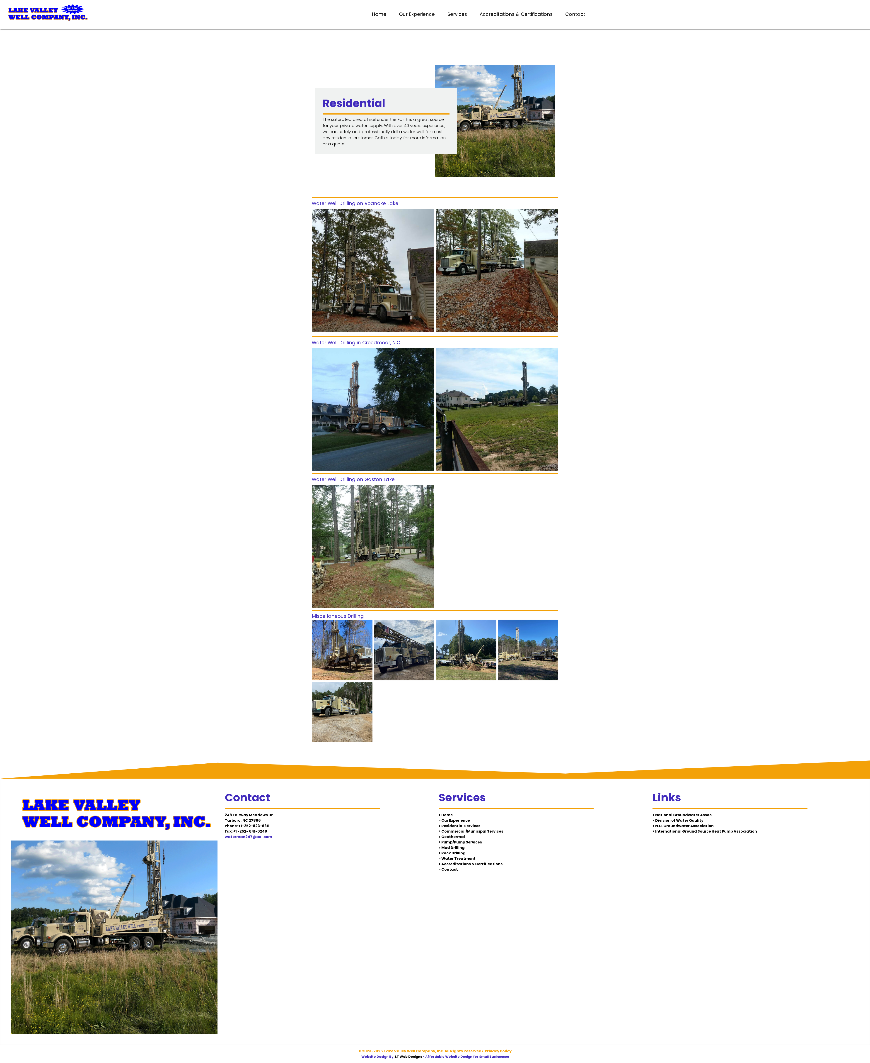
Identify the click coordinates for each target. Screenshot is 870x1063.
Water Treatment (458, 858)
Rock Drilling (453, 853)
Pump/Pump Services (461, 842)
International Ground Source (683, 831)
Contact (575, 14)
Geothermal (453, 836)
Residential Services (460, 825)
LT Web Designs (408, 1056)
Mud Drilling (453, 847)
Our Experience (417, 14)
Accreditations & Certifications (516, 14)
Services (457, 14)
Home (379, 14)
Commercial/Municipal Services (472, 831)
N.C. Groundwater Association (684, 825)
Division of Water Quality (679, 820)
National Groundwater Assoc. (684, 815)
